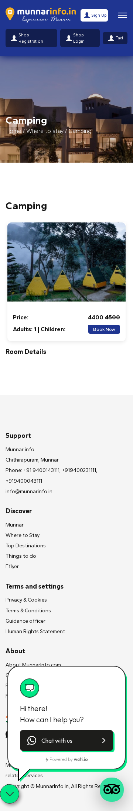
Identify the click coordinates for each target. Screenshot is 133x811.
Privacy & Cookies (26, 600)
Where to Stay (23, 535)
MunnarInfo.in (52, 786)
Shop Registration (30, 38)
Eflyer (12, 566)
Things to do (21, 556)
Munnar (15, 525)
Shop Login (79, 38)
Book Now (104, 329)
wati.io (81, 759)
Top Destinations (26, 546)
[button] (66, 740)
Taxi (119, 37)
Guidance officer (25, 621)
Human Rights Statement (35, 631)
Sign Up (99, 15)
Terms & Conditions (28, 611)
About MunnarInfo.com (33, 665)
